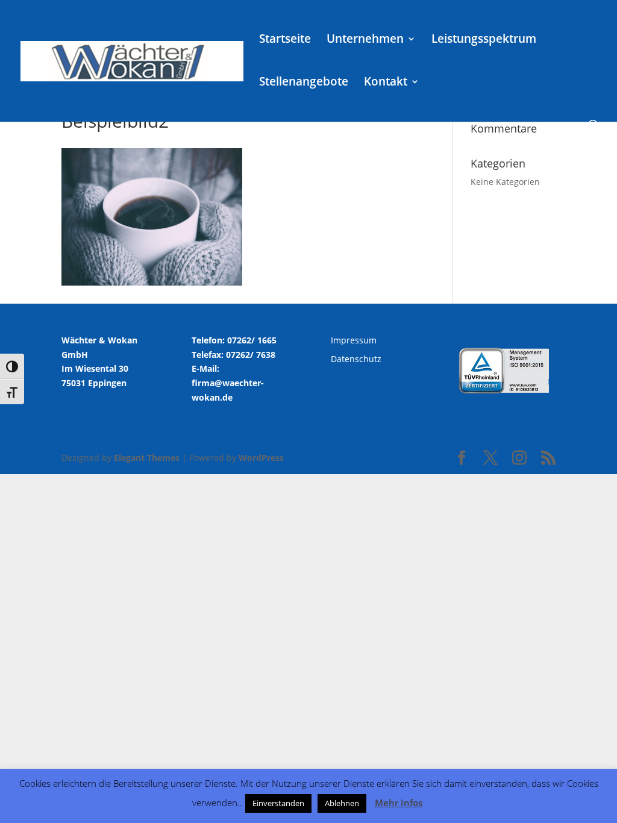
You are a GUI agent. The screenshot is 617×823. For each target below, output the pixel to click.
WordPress (261, 457)
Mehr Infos (398, 802)
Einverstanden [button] (278, 803)
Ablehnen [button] (342, 803)
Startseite (285, 40)
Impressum (354, 340)
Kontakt (385, 83)
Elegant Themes (147, 457)
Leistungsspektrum (483, 40)
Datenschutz (356, 359)
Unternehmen (365, 40)
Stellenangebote (303, 83)
